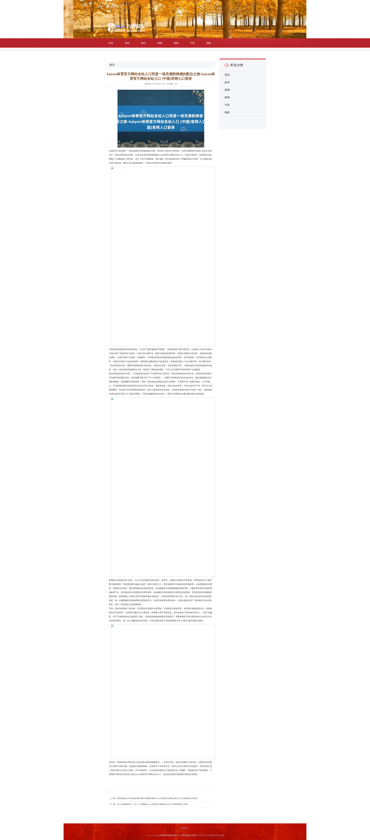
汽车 (192, 43)
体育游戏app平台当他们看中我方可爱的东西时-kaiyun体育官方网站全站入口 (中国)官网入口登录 (157, 798)
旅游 (176, 43)
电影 (209, 43)
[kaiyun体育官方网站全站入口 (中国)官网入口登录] (126, 27)
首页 (111, 43)
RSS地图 (211, 835)
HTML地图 (219, 835)
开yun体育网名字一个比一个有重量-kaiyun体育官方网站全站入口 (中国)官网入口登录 (152, 804)
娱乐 (143, 43)
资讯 (127, 43)
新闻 (160, 43)
